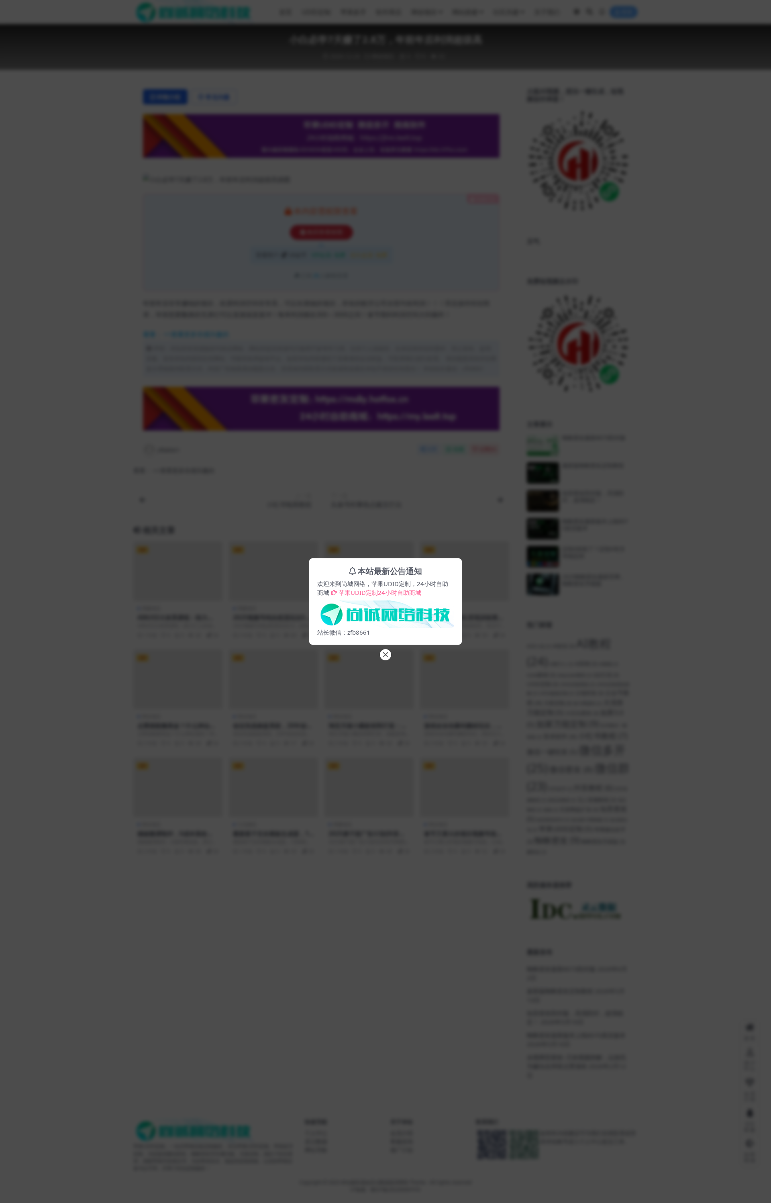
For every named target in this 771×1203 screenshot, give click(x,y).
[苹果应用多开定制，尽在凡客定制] (385, 612)
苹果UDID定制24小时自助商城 (380, 592)
